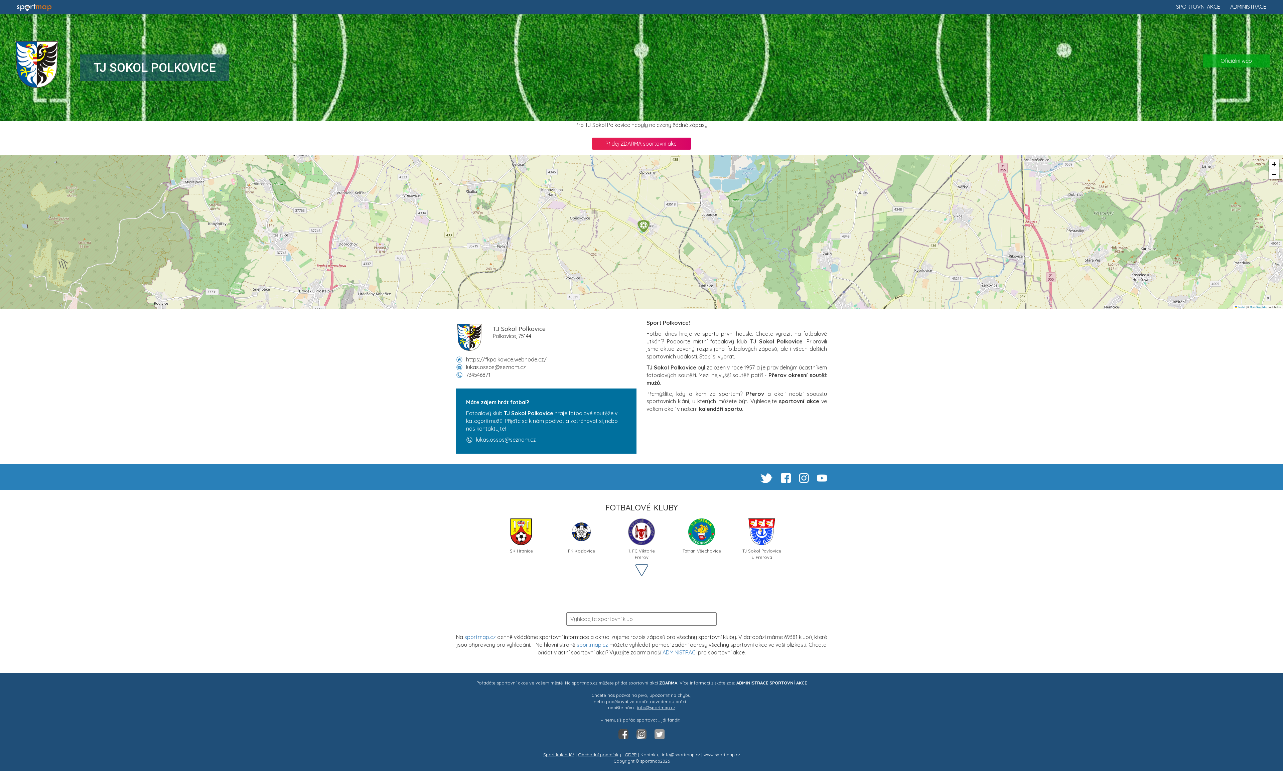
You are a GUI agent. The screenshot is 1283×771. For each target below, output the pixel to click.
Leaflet (1241, 307)
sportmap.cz (480, 637)
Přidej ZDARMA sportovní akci (641, 143)
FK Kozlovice (581, 551)
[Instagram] (642, 734)
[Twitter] (660, 734)
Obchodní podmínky (599, 754)
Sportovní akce (1198, 6)
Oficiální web (1236, 60)
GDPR (631, 754)
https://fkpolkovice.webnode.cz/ (506, 359)
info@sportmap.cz (656, 707)
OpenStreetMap (1258, 307)
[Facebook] (624, 734)
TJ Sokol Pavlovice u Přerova (761, 553)
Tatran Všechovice (702, 551)
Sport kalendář (558, 754)
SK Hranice (521, 551)
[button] (643, 226)
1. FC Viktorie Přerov (641, 553)
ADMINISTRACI (680, 652)
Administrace (1248, 6)
